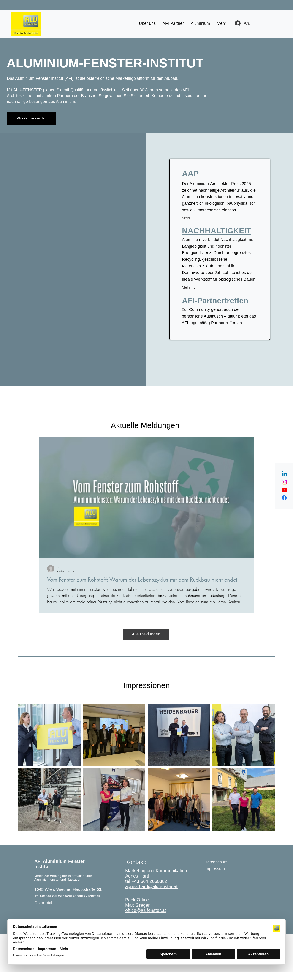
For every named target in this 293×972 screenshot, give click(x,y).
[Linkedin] (284, 474)
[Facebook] (284, 497)
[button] (147, 23)
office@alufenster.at (145, 910)
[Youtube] (284, 490)
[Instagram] (284, 482)
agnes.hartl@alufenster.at (151, 886)
